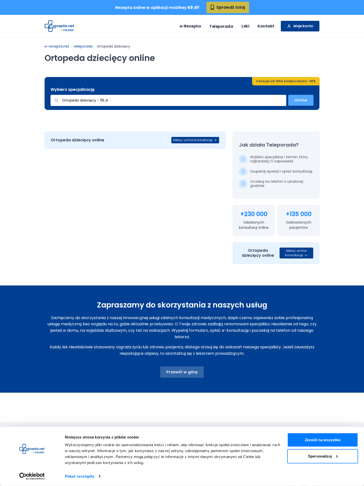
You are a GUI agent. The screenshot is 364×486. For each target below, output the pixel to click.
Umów (300, 100)
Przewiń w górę (182, 372)
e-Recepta (190, 26)
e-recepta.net (57, 46)
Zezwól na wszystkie (322, 440)
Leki (245, 26)
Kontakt (266, 26)
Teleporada (221, 26)
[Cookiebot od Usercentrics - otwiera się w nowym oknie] (32, 476)
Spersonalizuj (320, 456)
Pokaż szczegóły (79, 476)
